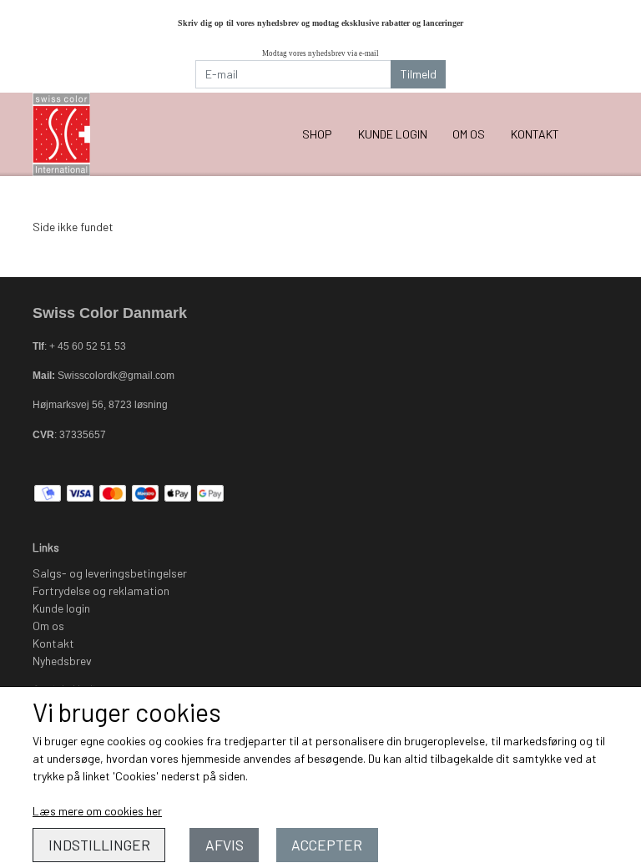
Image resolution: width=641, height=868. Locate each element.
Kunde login (392, 134)
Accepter (326, 844)
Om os (468, 134)
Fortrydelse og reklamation (101, 590)
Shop (317, 134)
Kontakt (535, 134)
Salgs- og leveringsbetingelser (110, 573)
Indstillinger (99, 844)
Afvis (224, 844)
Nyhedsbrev (62, 661)
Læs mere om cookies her (97, 811)
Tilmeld (419, 74)
